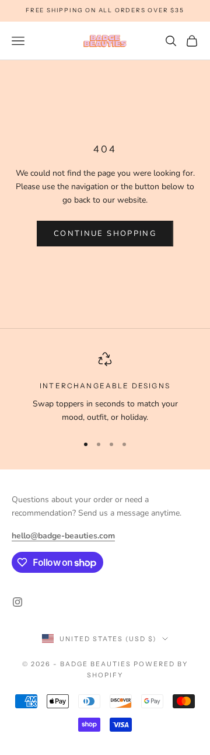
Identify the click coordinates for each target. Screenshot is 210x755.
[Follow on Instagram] (17, 602)
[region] (105, 388)
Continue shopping (105, 233)
